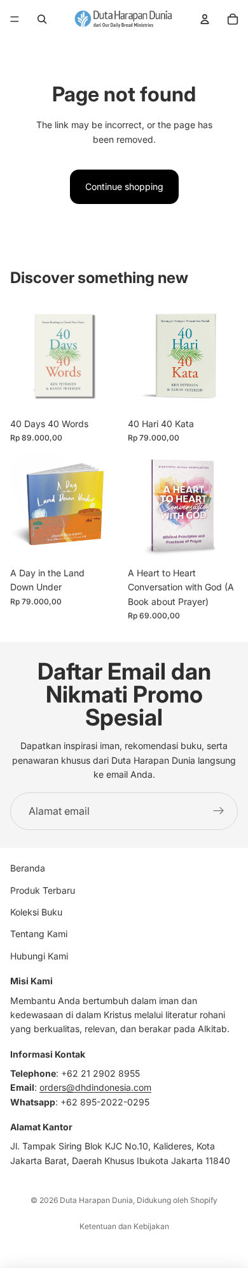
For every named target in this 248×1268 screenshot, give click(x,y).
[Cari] (42, 19)
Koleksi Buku (36, 912)
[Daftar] (218, 811)
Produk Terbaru (42, 890)
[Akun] (205, 19)
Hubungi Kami (39, 956)
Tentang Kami (38, 933)
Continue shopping (124, 186)
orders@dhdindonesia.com (95, 1087)
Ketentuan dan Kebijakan (124, 1226)
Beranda (27, 868)
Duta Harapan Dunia (96, 1200)
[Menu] (14, 19)
